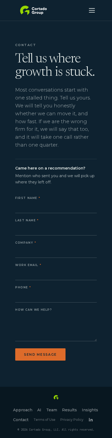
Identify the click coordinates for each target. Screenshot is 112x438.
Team (51, 409)
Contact (21, 419)
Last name (25, 220)
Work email (26, 265)
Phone (21, 287)
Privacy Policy (71, 420)
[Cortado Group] (33, 10)
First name (26, 198)
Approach (22, 409)
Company (24, 242)
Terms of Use (44, 420)
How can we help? (33, 310)
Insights (90, 409)
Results (69, 409)
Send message (40, 354)
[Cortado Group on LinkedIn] (90, 419)
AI (39, 409)
